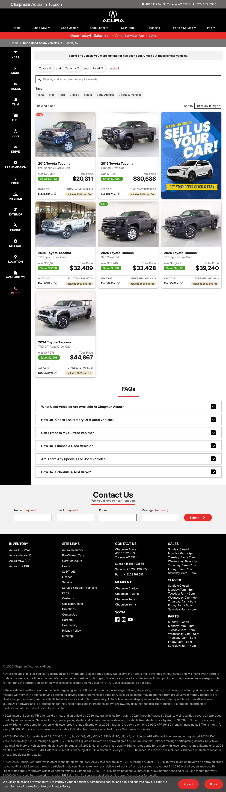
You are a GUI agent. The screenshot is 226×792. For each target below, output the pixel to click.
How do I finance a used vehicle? (67, 446)
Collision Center (72, 603)
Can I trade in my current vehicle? (67, 433)
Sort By (189, 106)
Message (155, 510)
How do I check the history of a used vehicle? (77, 420)
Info (209, 27)
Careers (67, 620)
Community (69, 625)
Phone (103, 510)
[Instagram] (124, 619)
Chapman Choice (126, 588)
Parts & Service (183, 27)
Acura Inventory (72, 550)
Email (68, 510)
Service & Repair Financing (79, 587)
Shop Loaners (99, 27)
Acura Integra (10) (20, 555)
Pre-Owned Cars (73, 555)
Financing (153, 27)
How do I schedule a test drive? (66, 472)
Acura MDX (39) (19, 561)
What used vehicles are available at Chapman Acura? (82, 407)
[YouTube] (130, 619)
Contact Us (69, 614)
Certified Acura (72, 561)
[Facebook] (117, 619)
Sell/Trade (128, 27)
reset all (114, 68)
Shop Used (68, 27)
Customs (68, 598)
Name (25, 510)
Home (16, 27)
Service (67, 582)
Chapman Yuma (125, 604)
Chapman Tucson (126, 599)
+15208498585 (134, 563)
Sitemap (67, 636)
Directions (69, 609)
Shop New (40, 27)
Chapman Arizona (127, 593)
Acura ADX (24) (19, 550)
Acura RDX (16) (19, 566)
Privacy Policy (71, 630)
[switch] (40, 95)
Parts (65, 593)
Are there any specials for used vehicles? (74, 459)
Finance (67, 577)
